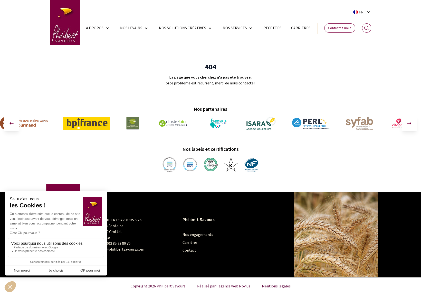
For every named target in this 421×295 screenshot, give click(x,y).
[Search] (366, 28)
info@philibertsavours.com (121, 249)
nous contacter (242, 83)
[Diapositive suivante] (409, 123)
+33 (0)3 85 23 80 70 (115, 243)
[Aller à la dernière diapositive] (11, 123)
